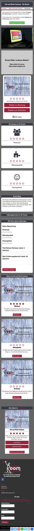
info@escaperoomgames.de (8, 493)
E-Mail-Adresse (5, 503)
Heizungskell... (17, 356)
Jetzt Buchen (17, 442)
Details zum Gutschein (17, 110)
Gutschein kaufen (17, 446)
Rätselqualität (7, 235)
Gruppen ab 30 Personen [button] (17, 23)
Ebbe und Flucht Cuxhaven (16, 8)
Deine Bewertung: (9, 226)
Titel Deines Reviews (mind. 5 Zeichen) (13, 249)
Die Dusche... (17, 397)
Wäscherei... (17, 314)
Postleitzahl (5, 509)
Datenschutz (4, 488)
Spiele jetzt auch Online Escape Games (17, 45)
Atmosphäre (7, 241)
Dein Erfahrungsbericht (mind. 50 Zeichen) (15, 257)
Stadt (3, 515)
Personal (5, 229)
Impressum (4, 486)
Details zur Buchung (17, 105)
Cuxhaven (4, 8)
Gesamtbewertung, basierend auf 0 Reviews (17, 101)
